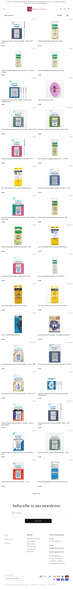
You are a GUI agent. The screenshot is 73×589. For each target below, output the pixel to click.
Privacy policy (43, 584)
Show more (36, 494)
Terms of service (53, 584)
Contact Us (7, 543)
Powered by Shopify (24, 585)
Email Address (17, 513)
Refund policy (34, 584)
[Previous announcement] (3, 3)
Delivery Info (8, 539)
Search (6, 535)
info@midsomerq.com (56, 548)
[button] (4, 9)
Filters (59, 15)
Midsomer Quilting (14, 585)
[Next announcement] (69, 3)
